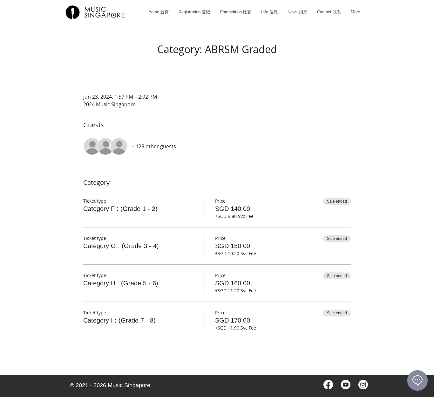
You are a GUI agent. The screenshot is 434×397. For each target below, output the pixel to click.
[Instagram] (363, 384)
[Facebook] (328, 384)
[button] (235, 11)
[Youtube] (345, 384)
